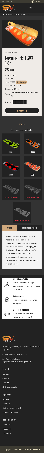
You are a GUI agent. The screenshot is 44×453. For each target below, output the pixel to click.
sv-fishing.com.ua (23, 361)
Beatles (22, 124)
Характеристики (29, 227)
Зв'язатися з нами (10, 412)
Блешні (8, 14)
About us (6, 403)
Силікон (5, 378)
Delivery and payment (11, 408)
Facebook (6, 424)
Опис (9, 227)
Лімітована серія (9, 387)
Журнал (5, 399)
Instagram (6, 429)
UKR (8, 1)
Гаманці (5, 382)
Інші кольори (21, 82)
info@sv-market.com (11, 359)
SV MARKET (19, 449)
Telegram (6, 433)
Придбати (22, 110)
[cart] (32, 8)
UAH (3, 1)
